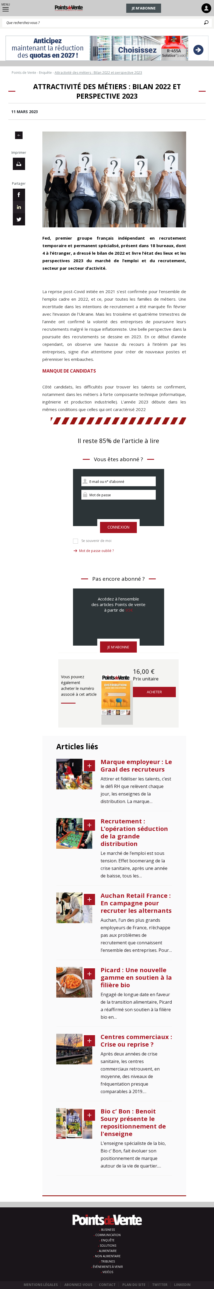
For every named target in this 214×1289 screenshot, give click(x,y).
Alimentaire (108, 1251)
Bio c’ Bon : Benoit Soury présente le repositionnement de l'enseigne (133, 1122)
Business (108, 1230)
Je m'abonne (143, 8)
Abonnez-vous (78, 1284)
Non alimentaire (108, 1256)
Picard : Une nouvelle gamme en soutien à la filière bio (136, 977)
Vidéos (108, 1272)
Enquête (108, 1240)
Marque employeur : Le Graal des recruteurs (136, 765)
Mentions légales (41, 1284)
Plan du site (133, 1284)
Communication (108, 1235)
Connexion (118, 527)
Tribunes (108, 1261)
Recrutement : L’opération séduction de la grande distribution (134, 832)
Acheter (154, 691)
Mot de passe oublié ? (96, 550)
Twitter (159, 1284)
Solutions (108, 1245)
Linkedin (182, 1284)
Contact (107, 1284)
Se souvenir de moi (96, 541)
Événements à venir (108, 1267)
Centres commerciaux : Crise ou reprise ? (136, 1040)
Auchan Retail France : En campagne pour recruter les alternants (136, 903)
